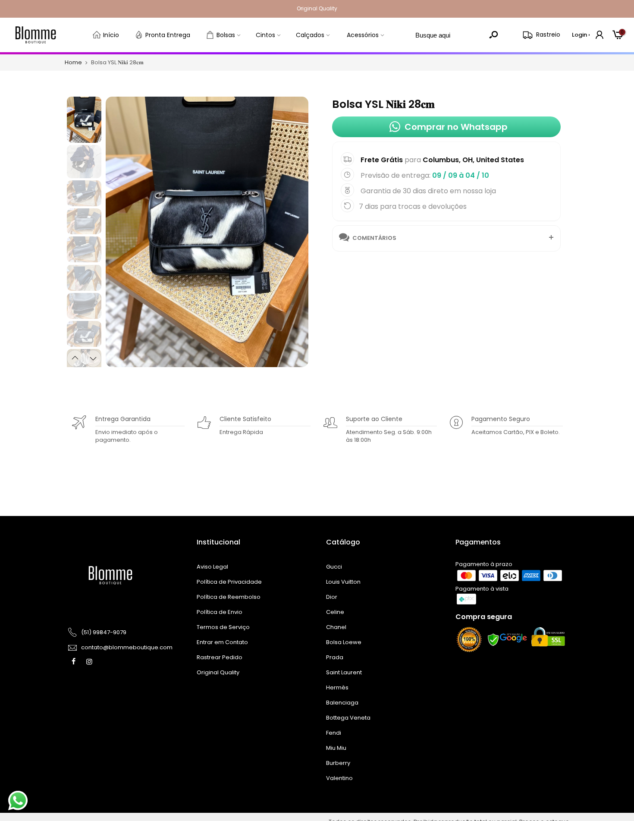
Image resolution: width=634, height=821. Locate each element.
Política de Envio (219, 612)
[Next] (294, 231)
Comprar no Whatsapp (456, 127)
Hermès (337, 687)
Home (73, 62)
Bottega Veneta (348, 718)
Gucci (334, 567)
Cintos (265, 35)
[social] (75, 661)
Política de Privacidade (229, 582)
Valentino (339, 778)
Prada (334, 657)
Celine (335, 612)
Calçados (310, 35)
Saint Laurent (344, 672)
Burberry (338, 763)
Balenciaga (342, 702)
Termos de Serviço (223, 627)
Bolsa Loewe (343, 642)
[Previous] (119, 231)
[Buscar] (493, 35)
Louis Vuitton (343, 582)
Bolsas (226, 35)
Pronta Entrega (167, 35)
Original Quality (218, 672)
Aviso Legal (212, 567)
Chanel (336, 627)
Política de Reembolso (229, 597)
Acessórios (363, 35)
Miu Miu (336, 748)
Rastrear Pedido (219, 657)
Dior (331, 597)
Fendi (333, 733)
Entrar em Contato (222, 642)
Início (111, 35)
